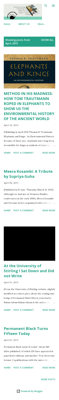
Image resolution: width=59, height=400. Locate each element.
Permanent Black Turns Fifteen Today (26, 331)
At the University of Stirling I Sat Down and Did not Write (29, 270)
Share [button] (7, 152)
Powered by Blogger (31, 391)
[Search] (46, 6)
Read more (48, 152)
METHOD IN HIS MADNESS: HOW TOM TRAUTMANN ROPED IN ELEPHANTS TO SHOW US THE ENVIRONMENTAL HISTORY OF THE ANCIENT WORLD (29, 106)
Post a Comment (24, 152)
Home (7, 23)
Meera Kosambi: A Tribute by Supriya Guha (28, 174)
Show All (47, 40)
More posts (48, 379)
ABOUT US (24, 23)
